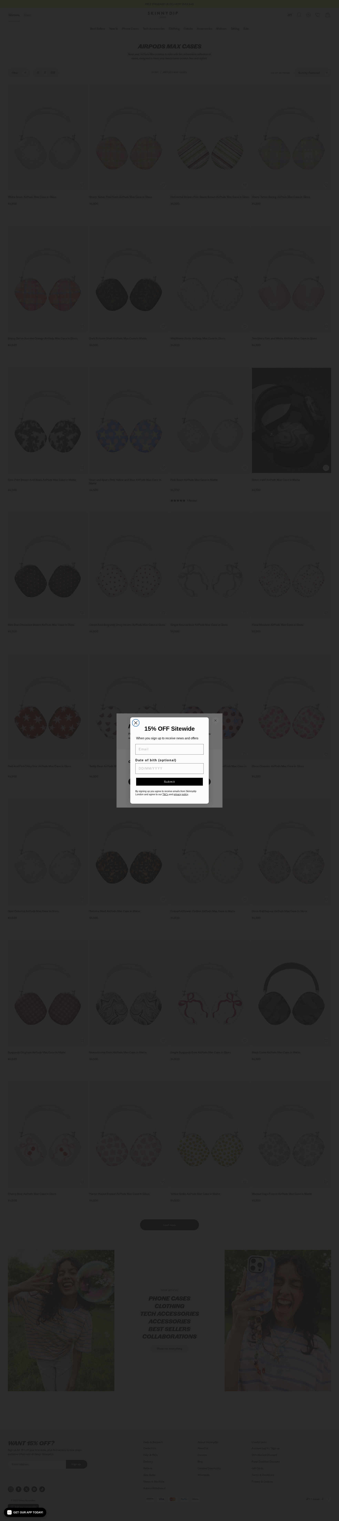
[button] (25, 1512)
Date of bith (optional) (156, 761)
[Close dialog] (135, 722)
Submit (169, 782)
